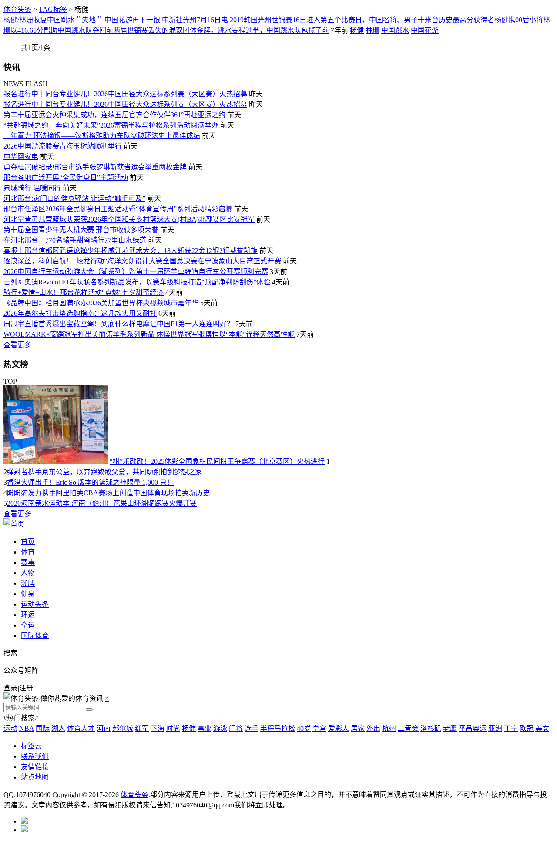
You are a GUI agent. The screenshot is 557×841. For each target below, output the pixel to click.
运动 (10, 728)
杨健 (357, 30)
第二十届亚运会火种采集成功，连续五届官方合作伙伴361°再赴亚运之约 (114, 114)
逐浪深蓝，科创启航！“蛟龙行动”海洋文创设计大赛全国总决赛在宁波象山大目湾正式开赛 (142, 261)
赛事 (28, 562)
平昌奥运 (473, 728)
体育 (28, 552)
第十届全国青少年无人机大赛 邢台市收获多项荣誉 (80, 229)
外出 (373, 728)
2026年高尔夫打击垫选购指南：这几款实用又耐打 (80, 313)
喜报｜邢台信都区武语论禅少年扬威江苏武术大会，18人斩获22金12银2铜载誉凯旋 (130, 250)
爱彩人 (338, 728)
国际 (43, 728)
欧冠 (527, 728)
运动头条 (35, 604)
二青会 (408, 728)
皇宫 (319, 728)
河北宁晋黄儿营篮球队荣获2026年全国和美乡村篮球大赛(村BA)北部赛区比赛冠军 (129, 219)
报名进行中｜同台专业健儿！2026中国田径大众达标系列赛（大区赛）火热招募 (125, 94)
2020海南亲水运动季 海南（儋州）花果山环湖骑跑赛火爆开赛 (102, 503)
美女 (542, 728)
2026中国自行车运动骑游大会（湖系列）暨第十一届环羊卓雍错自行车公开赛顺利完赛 (135, 271)
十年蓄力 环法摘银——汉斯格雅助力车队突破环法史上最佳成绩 (101, 135)
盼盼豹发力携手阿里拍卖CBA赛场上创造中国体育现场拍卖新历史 (108, 492)
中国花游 (425, 30)
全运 (28, 625)
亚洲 (495, 728)
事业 (204, 728)
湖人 (58, 728)
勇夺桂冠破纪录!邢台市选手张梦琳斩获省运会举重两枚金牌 (95, 167)
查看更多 (17, 344)
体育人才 (81, 728)
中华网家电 (20, 156)
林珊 (372, 30)
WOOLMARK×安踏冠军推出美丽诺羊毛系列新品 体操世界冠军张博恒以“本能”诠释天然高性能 (149, 334)
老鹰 (450, 728)
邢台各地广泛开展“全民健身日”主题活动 (65, 177)
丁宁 (511, 728)
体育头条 (17, 9)
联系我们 (35, 756)
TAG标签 (53, 9)
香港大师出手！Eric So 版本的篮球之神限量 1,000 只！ (90, 482)
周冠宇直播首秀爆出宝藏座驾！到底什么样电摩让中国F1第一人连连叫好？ (118, 324)
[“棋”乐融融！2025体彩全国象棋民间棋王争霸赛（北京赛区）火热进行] (55, 461)
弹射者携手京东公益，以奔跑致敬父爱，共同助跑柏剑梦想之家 (104, 472)
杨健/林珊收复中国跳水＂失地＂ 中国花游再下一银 (81, 20)
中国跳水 (395, 30)
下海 (157, 728)
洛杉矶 (430, 728)
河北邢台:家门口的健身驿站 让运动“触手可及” (74, 198)
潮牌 (28, 583)
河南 (104, 728)
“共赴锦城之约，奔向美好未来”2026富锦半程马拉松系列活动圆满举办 (110, 125)
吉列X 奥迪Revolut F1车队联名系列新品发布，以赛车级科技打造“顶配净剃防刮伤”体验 (136, 282)
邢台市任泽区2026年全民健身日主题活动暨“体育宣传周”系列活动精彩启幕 (117, 209)
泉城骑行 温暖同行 (32, 188)
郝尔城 (122, 728)
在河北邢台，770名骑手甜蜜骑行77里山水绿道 (74, 240)
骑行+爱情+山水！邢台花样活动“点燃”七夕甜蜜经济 (83, 292)
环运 (28, 614)
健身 (28, 594)
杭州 (389, 728)
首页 (28, 541)
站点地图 (35, 777)
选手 (251, 728)
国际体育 (35, 635)
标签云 (31, 746)
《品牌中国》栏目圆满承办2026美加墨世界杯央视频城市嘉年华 (100, 303)
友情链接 (35, 766)
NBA (26, 728)
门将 (236, 728)
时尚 (173, 728)
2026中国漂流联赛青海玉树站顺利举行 (62, 146)
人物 (28, 573)
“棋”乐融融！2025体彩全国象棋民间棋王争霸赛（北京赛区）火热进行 (217, 461)
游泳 (220, 728)
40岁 (304, 728)
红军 (142, 728)
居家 (358, 728)
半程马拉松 (277, 728)
